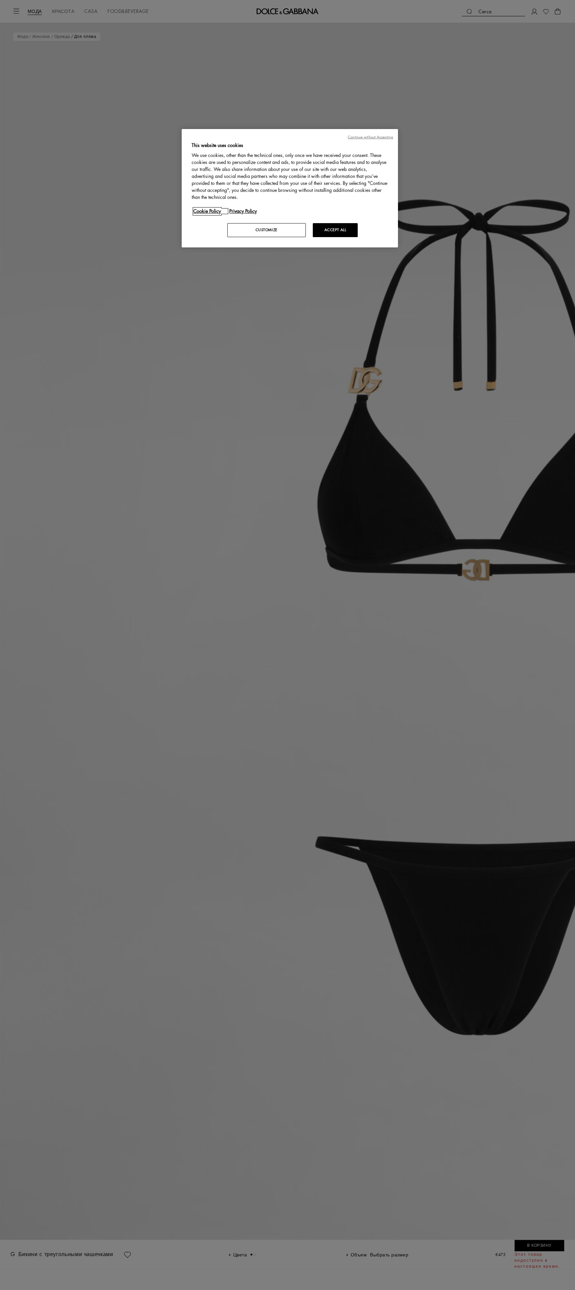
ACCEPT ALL (335, 230)
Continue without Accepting (370, 137)
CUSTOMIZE (267, 230)
